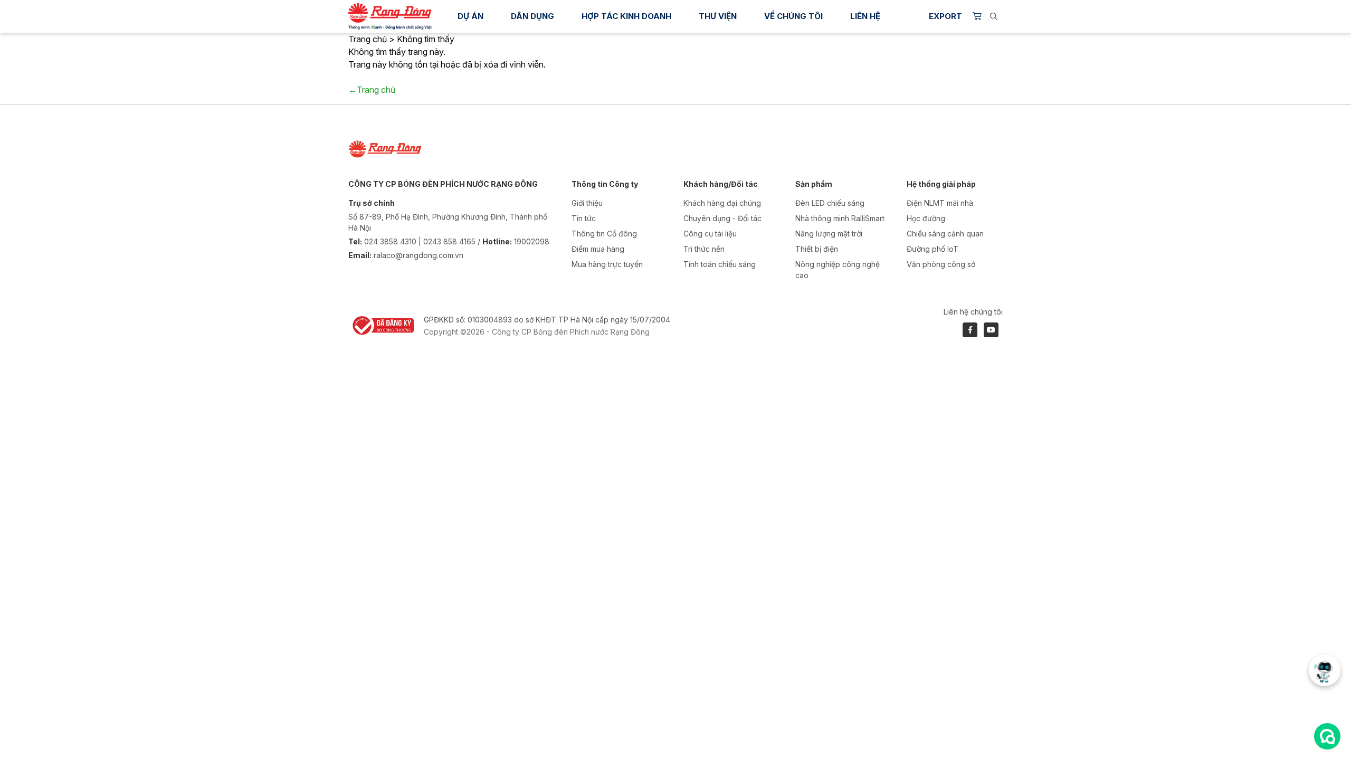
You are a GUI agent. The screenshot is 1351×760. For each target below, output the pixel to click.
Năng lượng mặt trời (828, 233)
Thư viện (718, 16)
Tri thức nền (704, 248)
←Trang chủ (371, 89)
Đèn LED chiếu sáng (829, 202)
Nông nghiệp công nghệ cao (837, 270)
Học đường (926, 218)
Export (945, 16)
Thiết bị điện (816, 248)
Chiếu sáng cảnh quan (945, 233)
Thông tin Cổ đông (604, 233)
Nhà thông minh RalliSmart (839, 218)
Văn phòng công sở (941, 264)
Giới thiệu (587, 202)
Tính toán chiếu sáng (719, 264)
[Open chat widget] (1327, 736)
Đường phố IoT (932, 248)
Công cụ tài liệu (710, 233)
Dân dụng (532, 16)
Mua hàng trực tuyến (607, 264)
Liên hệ (865, 16)
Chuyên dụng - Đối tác (722, 218)
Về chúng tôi (793, 16)
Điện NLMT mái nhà (940, 202)
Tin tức (584, 218)
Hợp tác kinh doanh (626, 16)
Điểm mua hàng (598, 248)
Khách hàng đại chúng (722, 202)
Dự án (470, 16)
